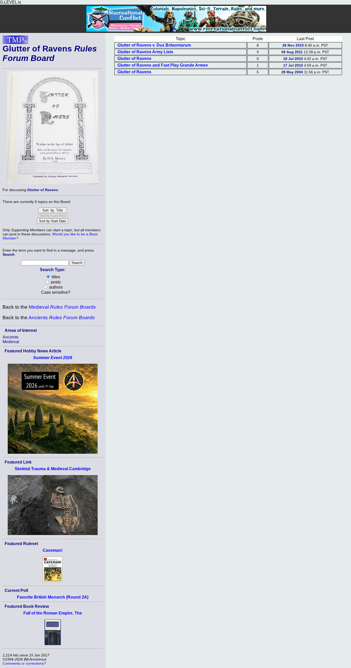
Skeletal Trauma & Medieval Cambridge (53, 469)
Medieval (62, 307)
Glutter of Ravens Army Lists (145, 52)
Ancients (62, 317)
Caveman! (52, 550)
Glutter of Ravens (134, 58)
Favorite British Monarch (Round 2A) (52, 597)
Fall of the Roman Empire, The (52, 613)
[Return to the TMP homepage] (15, 41)
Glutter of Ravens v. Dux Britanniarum (154, 45)
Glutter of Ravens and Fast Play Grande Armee (162, 65)
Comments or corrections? (24, 663)
